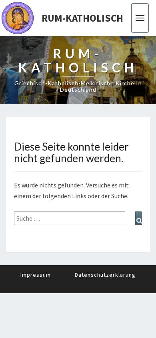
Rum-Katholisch (82, 18)
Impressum (35, 274)
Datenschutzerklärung (105, 274)
